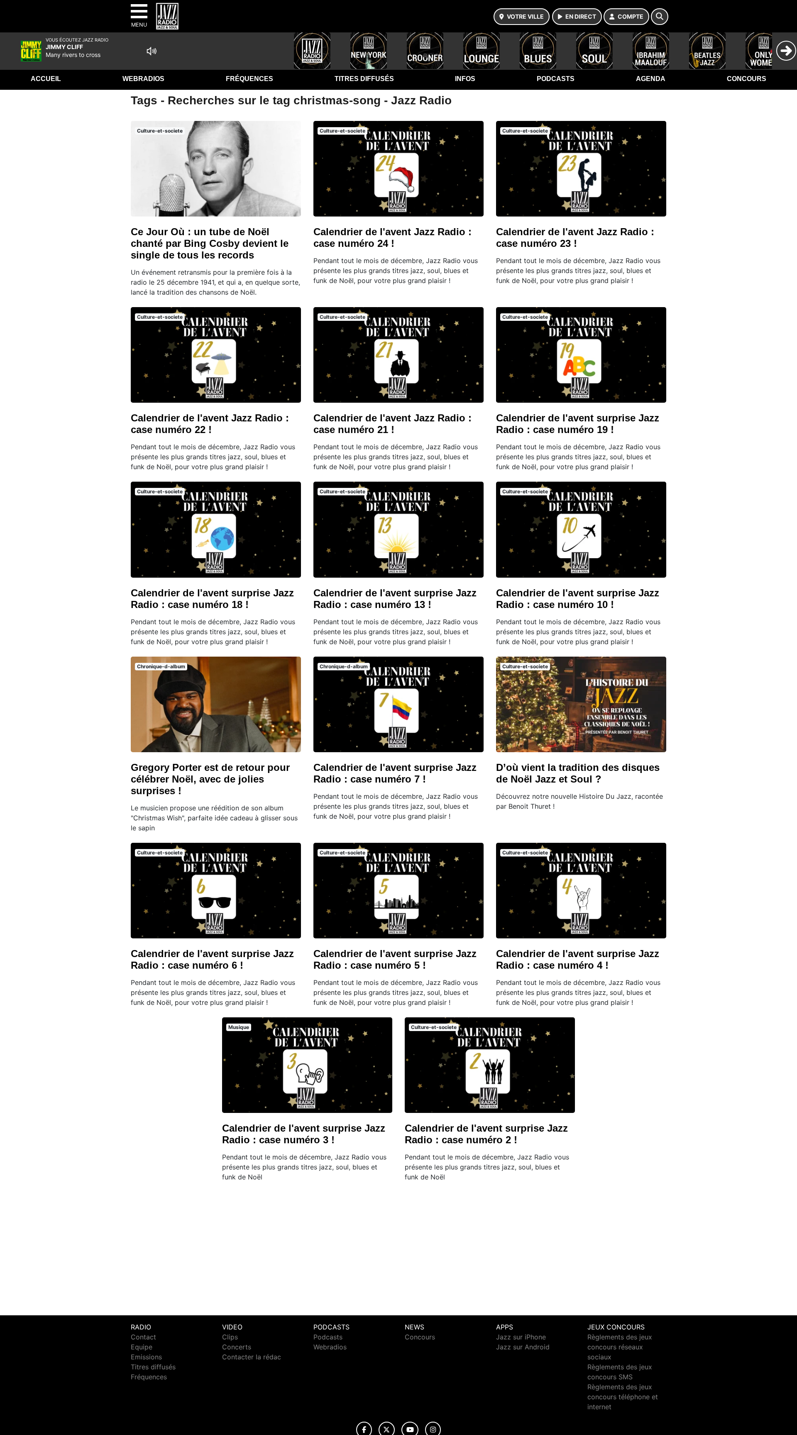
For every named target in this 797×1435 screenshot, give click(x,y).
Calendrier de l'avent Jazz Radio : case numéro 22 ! (210, 423)
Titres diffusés (364, 78)
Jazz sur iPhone (521, 1337)
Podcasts (556, 78)
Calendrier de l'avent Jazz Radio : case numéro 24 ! (392, 237)
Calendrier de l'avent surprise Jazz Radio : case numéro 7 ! (395, 773)
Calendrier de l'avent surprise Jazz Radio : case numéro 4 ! (577, 959)
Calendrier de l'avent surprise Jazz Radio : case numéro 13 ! (395, 598)
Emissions (146, 1357)
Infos (465, 78)
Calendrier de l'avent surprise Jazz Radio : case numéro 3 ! (303, 1133)
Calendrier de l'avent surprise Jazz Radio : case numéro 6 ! (212, 959)
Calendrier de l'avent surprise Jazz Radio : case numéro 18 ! (212, 598)
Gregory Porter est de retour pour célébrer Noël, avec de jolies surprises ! (210, 779)
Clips (230, 1337)
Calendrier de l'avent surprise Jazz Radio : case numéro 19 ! (577, 423)
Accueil (46, 78)
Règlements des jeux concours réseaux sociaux (619, 1347)
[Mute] (151, 51)
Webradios (143, 78)
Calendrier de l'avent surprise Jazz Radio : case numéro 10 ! (577, 598)
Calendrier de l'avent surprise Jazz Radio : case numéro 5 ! (395, 959)
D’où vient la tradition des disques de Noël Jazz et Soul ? (578, 773)
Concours (746, 78)
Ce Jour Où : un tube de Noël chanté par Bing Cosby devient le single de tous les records (209, 243)
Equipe (141, 1347)
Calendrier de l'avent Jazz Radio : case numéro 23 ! (575, 237)
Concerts (236, 1347)
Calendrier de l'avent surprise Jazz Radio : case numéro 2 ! (486, 1133)
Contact (143, 1337)
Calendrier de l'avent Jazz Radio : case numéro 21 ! (392, 423)
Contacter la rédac (251, 1357)
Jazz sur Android (523, 1347)
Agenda (650, 78)
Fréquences (249, 78)
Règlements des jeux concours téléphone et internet (622, 1397)
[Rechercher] (659, 16)
